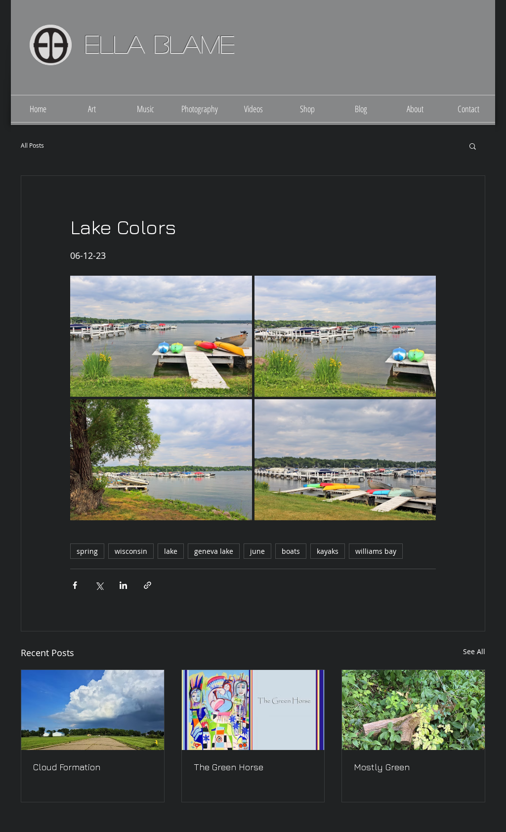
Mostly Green (382, 767)
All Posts (32, 145)
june (257, 551)
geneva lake (213, 551)
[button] (472, 146)
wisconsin (131, 551)
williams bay (375, 551)
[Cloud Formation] (92, 710)
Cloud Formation (66, 767)
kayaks (327, 551)
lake (170, 551)
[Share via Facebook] (75, 585)
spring (87, 551)
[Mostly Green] (413, 710)
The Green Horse (228, 767)
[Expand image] (161, 336)
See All (474, 651)
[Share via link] (147, 585)
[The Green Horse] (253, 710)
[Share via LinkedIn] (123, 585)
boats (291, 551)
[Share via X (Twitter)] (99, 585)
